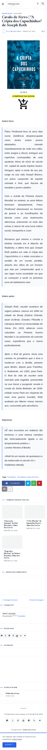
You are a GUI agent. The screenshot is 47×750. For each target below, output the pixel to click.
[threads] (17, 635)
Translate (21, 616)
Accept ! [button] (9, 744)
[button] (3, 4)
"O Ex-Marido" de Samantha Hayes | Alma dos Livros (33, 523)
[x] (5, 635)
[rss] (21, 635)
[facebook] (1, 635)
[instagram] (13, 635)
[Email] (4, 489)
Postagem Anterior (10, 600)
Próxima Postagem (36, 600)
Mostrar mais (10, 696)
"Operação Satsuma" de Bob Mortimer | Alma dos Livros (11, 524)
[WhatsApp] (33, 483)
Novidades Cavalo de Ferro (28, 477)
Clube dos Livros (12, 693)
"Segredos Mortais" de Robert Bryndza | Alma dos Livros (12, 554)
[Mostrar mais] (10, 489)
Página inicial (7, 13)
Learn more (17, 739)
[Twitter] (28, 483)
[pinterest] (9, 635)
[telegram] (25, 635)
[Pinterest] (39, 483)
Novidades (18, 13)
